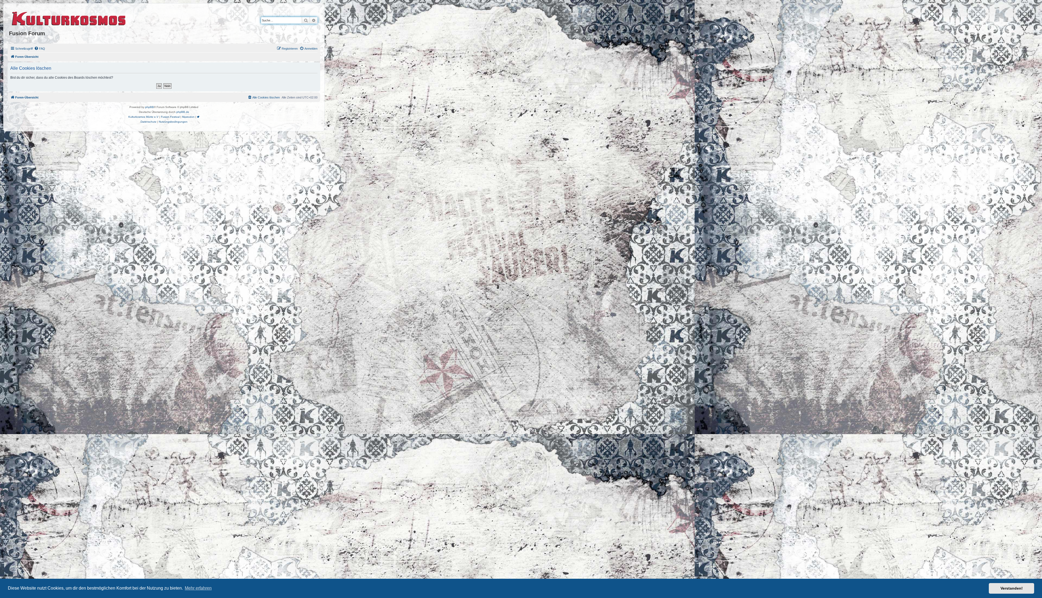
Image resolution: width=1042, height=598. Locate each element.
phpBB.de (182, 111)
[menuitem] (39, 48)
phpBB (149, 107)
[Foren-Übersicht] (69, 17)
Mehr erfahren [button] (198, 588)
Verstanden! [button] (1011, 588)
